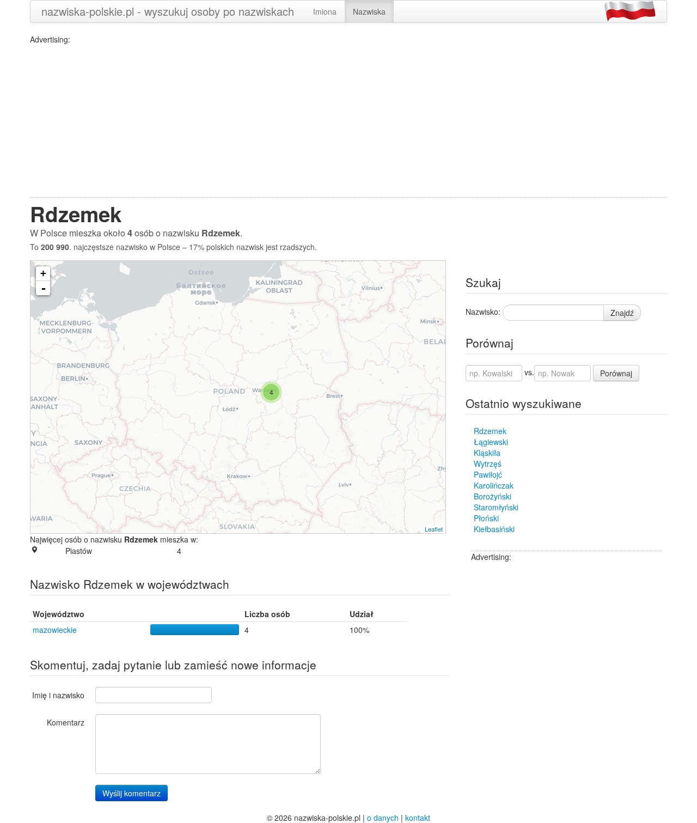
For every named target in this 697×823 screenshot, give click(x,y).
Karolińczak (493, 485)
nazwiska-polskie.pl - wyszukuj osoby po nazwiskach (167, 11)
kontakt (417, 817)
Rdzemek (490, 430)
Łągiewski (491, 441)
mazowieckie (55, 629)
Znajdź (622, 312)
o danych (383, 817)
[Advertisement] (348, 121)
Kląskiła (487, 452)
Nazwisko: (483, 311)
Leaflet (434, 529)
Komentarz (65, 722)
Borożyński (492, 496)
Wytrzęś (488, 463)
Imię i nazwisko (58, 695)
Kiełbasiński (494, 528)
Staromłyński (496, 507)
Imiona (325, 11)
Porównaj (616, 373)
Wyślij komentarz (131, 793)
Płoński (486, 518)
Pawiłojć (488, 474)
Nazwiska (369, 11)
